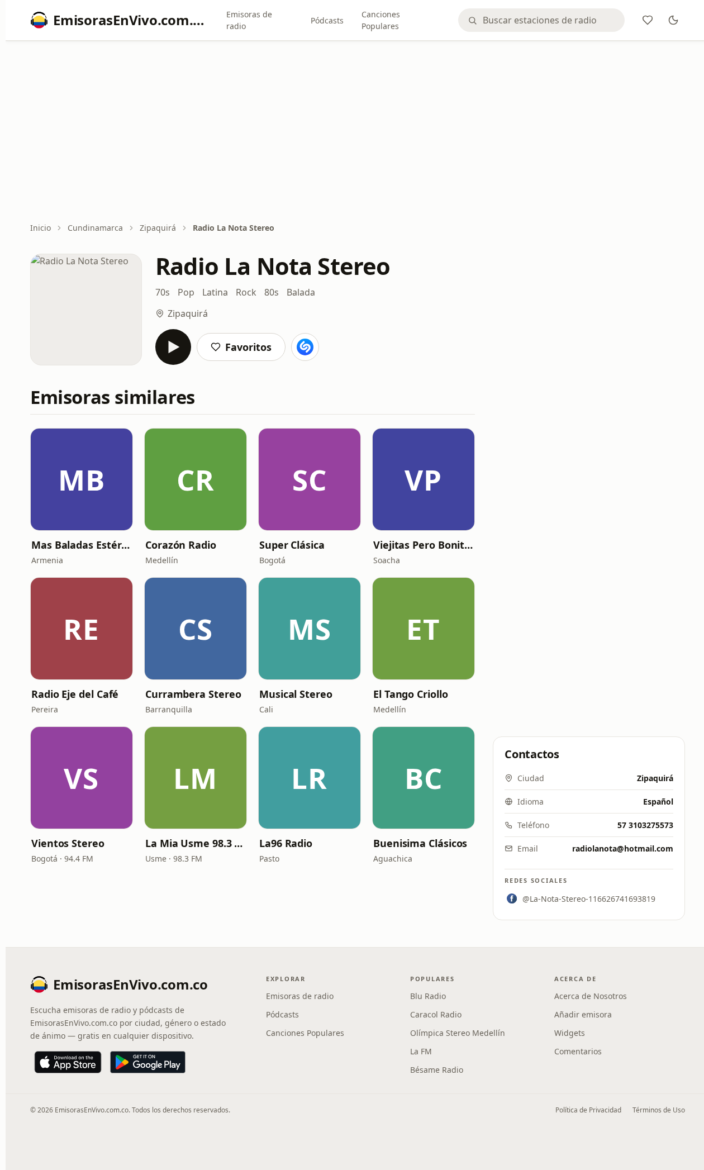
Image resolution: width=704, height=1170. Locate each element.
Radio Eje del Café (74, 694)
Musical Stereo (295, 694)
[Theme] (673, 20)
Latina (215, 292)
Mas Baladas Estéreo (81, 544)
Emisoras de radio (249, 20)
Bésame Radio (436, 1069)
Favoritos (248, 347)
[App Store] (68, 1062)
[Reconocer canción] (305, 347)
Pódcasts (327, 20)
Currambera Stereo (193, 694)
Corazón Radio (180, 544)
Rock (246, 292)
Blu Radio (428, 996)
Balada (301, 292)
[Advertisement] (357, 132)
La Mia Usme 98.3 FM (195, 843)
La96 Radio (285, 843)
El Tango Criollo (410, 694)
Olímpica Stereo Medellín (457, 1033)
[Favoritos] (647, 20)
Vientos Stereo (67, 843)
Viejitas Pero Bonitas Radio (423, 544)
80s (271, 292)
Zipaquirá (158, 227)
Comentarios (578, 1051)
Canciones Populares (380, 20)
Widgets (569, 1033)
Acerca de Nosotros (590, 996)
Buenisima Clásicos (420, 843)
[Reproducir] (173, 347)
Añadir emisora (583, 1014)
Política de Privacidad (588, 1110)
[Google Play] (147, 1062)
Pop (186, 292)
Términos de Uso (658, 1110)
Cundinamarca (95, 227)
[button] (81, 479)
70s (162, 292)
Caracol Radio (436, 1014)
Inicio (40, 227)
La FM (421, 1051)
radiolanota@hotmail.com (622, 848)
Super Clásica (292, 544)
